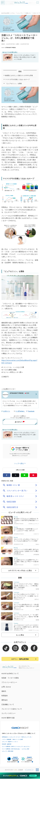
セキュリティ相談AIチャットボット (10, 741)
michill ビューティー (34, 523)
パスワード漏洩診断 (6, 739)
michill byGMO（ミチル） (8, 13)
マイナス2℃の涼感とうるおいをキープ (17, 79)
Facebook (31, 411)
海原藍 (37, 589)
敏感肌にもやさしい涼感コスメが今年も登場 (19, 75)
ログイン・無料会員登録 (20, 659)
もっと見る (20, 635)
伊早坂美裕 (36, 554)
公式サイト (6, 411)
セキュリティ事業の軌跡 (7, 751)
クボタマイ (36, 534)
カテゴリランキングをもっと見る (20, 570)
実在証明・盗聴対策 (6, 744)
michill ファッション (34, 630)
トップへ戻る (19, 463)
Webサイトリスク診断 (18, 739)
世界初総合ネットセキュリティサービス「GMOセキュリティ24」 (17, 737)
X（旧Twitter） (20, 411)
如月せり (37, 599)
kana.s (37, 544)
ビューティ (20, 13)
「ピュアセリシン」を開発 (13, 83)
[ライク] (38, 1)
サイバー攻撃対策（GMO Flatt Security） (11, 748)
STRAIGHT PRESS (10, 47)
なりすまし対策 (25, 748)
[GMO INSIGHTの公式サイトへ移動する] (20, 727)
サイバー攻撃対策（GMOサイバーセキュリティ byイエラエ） (16, 746)
